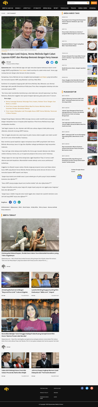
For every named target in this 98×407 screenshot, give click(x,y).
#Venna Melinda (52, 207)
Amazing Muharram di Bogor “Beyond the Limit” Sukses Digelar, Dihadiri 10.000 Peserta (15, 292)
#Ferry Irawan (43, 207)
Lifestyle (26, 8)
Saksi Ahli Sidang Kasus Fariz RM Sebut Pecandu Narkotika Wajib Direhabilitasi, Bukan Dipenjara (14, 372)
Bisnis (17, 8)
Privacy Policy (44, 392)
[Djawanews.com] (5, 3)
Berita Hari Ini (7, 8)
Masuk (94, 3)
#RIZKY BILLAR (34, 207)
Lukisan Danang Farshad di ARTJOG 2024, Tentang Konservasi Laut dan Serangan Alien (73, 100)
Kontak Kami (57, 388)
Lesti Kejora (43, 77)
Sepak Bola (47, 8)
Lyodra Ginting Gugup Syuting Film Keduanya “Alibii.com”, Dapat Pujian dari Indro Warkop (45, 292)
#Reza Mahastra (6, 209)
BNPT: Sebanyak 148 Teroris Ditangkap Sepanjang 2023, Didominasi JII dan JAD (73, 136)
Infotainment (11, 13)
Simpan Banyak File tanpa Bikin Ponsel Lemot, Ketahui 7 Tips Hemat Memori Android (73, 57)
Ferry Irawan (23, 70)
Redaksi (56, 392)
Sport (56, 8)
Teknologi (64, 8)
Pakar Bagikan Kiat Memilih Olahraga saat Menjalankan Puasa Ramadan (73, 81)
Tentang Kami (44, 388)
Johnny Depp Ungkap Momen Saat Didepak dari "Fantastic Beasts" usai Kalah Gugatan (45, 372)
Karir (55, 397)
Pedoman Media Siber (44, 397)
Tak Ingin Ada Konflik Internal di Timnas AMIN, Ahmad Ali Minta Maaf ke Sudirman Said (74, 124)
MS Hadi (9, 62)
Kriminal (92, 8)
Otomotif (37, 8)
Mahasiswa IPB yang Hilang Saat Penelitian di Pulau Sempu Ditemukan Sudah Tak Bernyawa (73, 160)
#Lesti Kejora (26, 207)
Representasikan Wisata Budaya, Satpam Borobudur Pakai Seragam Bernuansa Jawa (73, 148)
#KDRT (20, 207)
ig (91, 390)
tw (87, 390)
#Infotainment (5, 207)
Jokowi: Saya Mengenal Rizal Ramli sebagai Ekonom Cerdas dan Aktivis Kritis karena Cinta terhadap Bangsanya (73, 113)
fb (82, 390)
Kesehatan (65, 17)
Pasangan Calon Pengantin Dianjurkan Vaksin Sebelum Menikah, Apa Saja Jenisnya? (74, 21)
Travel (73, 8)
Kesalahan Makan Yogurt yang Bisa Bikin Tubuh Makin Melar (73, 45)
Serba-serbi (82, 8)
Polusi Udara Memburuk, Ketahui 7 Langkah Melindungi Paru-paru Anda (73, 32)
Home (3, 13)
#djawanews (14, 207)
